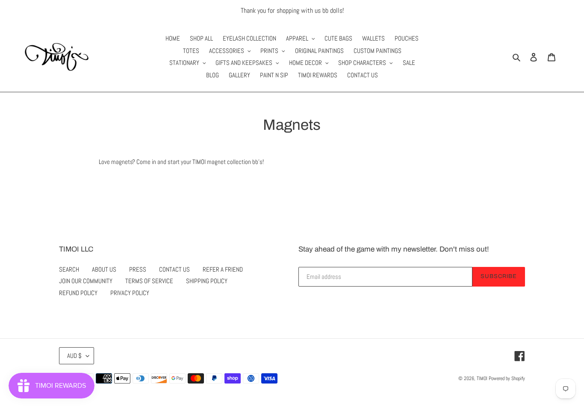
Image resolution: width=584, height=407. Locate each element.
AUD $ (74, 355)
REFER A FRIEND (223, 269)
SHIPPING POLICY (206, 281)
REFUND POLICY (78, 293)
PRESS (137, 269)
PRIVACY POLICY (129, 293)
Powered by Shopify (507, 378)
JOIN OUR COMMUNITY (85, 281)
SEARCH (69, 269)
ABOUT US (104, 269)
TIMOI (482, 378)
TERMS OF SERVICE (149, 281)
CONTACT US (174, 269)
